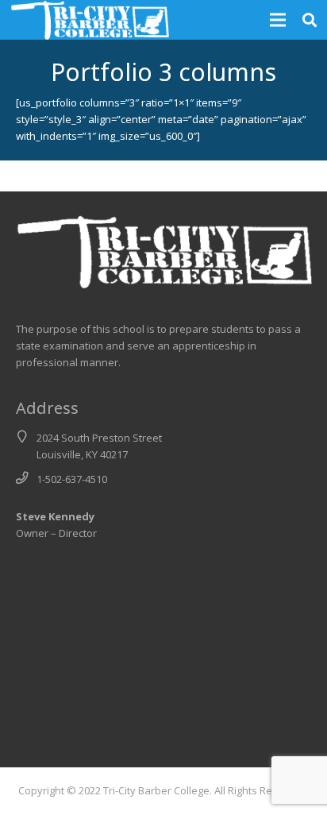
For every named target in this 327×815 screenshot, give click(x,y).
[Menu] (278, 20)
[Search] (309, 20)
